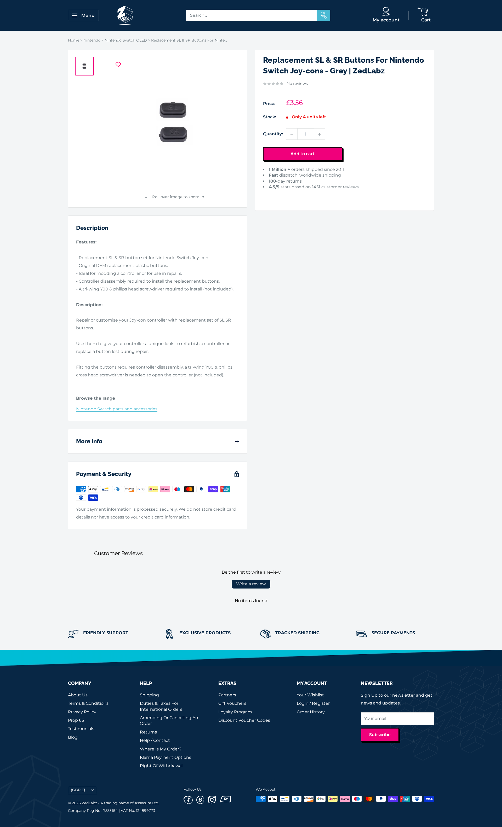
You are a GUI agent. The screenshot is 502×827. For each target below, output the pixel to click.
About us (78, 694)
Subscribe (380, 734)
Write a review (251, 583)
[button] (271, 195)
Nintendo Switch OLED (126, 40)
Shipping (149, 694)
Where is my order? (160, 749)
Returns (148, 732)
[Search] (323, 15)
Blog (73, 737)
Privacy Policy (82, 711)
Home (73, 40)
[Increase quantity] (319, 134)
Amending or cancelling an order (169, 720)
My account (386, 19)
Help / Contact (155, 740)
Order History (311, 711)
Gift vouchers (232, 703)
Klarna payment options (165, 757)
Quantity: (273, 134)
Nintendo (91, 40)
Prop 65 (76, 720)
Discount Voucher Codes (244, 720)
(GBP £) (78, 790)
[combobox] (251, 15)
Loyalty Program (235, 711)
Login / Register (313, 703)
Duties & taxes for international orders (161, 706)
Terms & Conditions (88, 703)
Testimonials (81, 728)
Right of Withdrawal (161, 765)
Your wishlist (310, 694)
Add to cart (302, 154)
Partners (227, 694)
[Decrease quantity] (291, 134)
